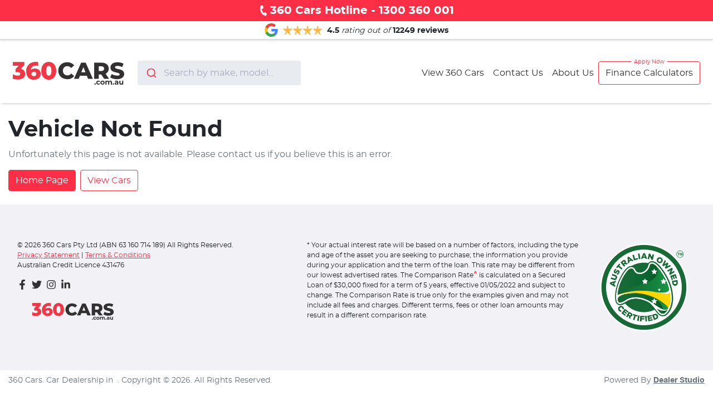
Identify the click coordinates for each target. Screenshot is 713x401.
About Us (573, 73)
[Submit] (151, 73)
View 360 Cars (453, 73)
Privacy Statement (48, 255)
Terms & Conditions (117, 255)
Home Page (42, 180)
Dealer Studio (679, 380)
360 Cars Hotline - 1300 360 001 (362, 10)
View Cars (109, 180)
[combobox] (219, 73)
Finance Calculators (649, 73)
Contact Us (518, 73)
